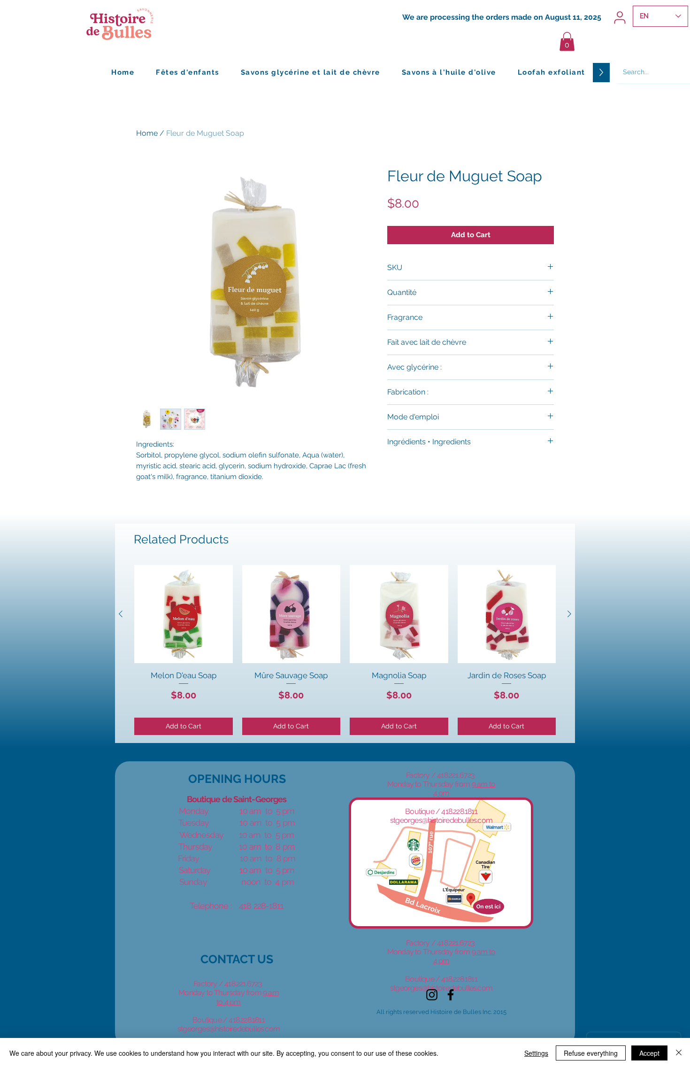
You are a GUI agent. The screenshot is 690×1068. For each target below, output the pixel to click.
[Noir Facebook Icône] (450, 994)
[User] (619, 17)
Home (147, 133)
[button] (567, 41)
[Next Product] (569, 613)
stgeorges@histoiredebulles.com (228, 1028)
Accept (649, 1053)
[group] (345, 650)
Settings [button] (536, 1053)
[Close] (678, 1052)
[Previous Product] (120, 613)
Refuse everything (591, 1053)
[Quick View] (183, 614)
